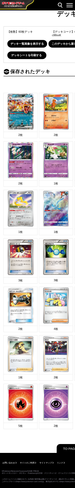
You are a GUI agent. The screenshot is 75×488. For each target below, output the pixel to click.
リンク (60, 463)
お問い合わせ (8, 463)
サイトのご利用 (27, 463)
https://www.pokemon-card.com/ (29, 481)
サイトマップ (45, 463)
